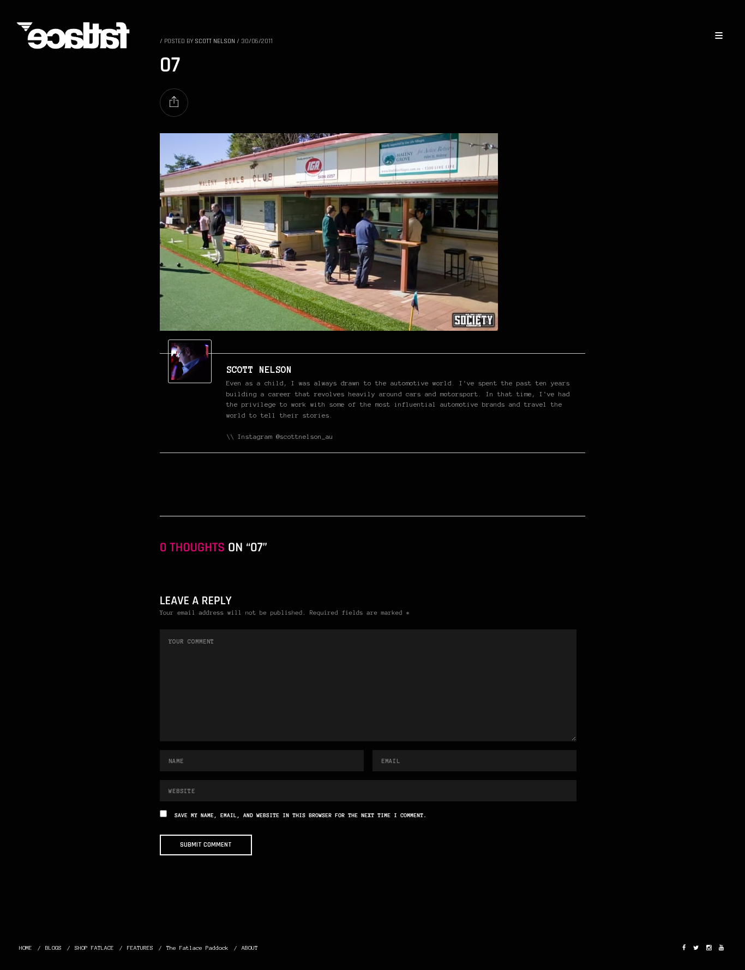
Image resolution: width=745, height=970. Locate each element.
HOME (25, 948)
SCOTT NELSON (259, 369)
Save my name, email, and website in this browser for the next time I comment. (300, 816)
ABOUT (250, 948)
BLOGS (53, 948)
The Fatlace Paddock (197, 948)
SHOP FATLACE (94, 948)
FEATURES (140, 948)
